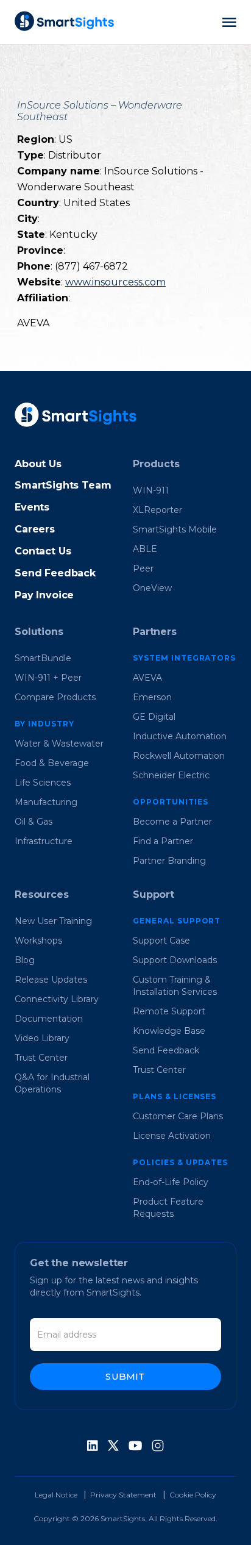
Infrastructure (43, 841)
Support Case (161, 940)
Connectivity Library (57, 999)
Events (32, 507)
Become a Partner (172, 821)
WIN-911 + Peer (48, 677)
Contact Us (43, 551)
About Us (38, 464)
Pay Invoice (44, 595)
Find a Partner (163, 841)
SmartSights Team (63, 485)
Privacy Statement (123, 1494)
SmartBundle (43, 658)
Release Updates (51, 979)
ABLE (145, 548)
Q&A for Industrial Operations (52, 1083)
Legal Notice (56, 1494)
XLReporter (157, 509)
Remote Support (169, 1011)
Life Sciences (43, 782)
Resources (42, 894)
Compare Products (55, 697)
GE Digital (154, 716)
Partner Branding (169, 860)
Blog (25, 960)
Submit (125, 1376)
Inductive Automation (180, 736)
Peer (143, 568)
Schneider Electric (171, 775)
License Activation (172, 1135)
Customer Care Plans (178, 1116)
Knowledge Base (169, 1030)
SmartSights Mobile (175, 529)
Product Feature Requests (168, 1207)
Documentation (49, 1018)
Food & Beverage (52, 763)
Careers (35, 529)
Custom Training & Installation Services (175, 985)
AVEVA (147, 677)
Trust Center (41, 1057)
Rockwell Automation (179, 755)
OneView (152, 588)
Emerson (152, 697)
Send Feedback (55, 573)
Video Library (42, 1038)
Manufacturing (46, 802)
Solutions (39, 631)
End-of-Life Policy (170, 1182)
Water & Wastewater (59, 743)
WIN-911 (151, 490)
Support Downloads (175, 960)
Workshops (38, 940)
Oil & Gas (33, 821)
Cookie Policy (192, 1494)
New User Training (53, 921)
